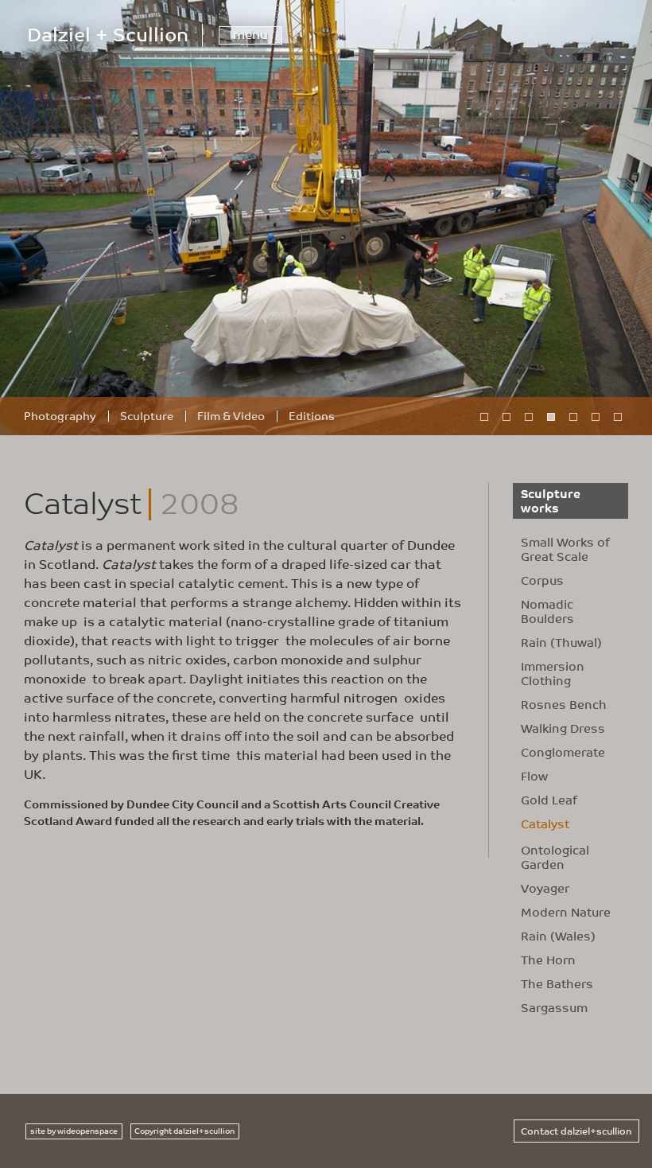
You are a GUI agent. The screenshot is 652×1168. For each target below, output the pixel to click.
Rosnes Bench (564, 704)
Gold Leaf (549, 799)
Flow (534, 776)
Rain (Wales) (558, 936)
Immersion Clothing (552, 673)
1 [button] (483, 416)
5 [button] (572, 416)
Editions (312, 415)
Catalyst (545, 823)
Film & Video (231, 415)
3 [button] (528, 416)
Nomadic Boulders (547, 611)
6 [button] (595, 416)
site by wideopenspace (74, 1130)
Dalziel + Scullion (107, 33)
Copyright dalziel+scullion (184, 1130)
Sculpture (146, 415)
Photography (60, 415)
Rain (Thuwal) (561, 642)
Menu (250, 35)
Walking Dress (563, 728)
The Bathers (557, 983)
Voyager (545, 888)
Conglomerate (563, 752)
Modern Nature (566, 912)
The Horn (548, 959)
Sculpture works (550, 500)
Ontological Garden (555, 857)
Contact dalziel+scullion (576, 1130)
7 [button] (617, 416)
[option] (326, 217)
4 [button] (550, 416)
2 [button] (506, 416)
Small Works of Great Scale (565, 549)
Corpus (542, 580)
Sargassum (554, 1007)
